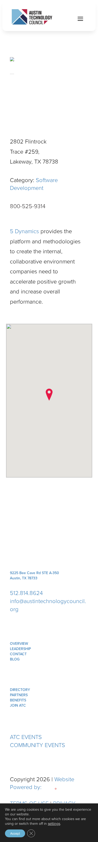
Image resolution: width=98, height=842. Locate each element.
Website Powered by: (42, 783)
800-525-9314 (27, 206)
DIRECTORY (20, 690)
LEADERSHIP (20, 649)
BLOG (15, 659)
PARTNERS (19, 695)
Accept (15, 833)
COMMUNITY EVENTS (37, 745)
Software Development (34, 184)
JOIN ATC (18, 705)
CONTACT (18, 654)
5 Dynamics (24, 231)
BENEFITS (18, 700)
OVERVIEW (19, 643)
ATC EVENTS (26, 737)
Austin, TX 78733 (23, 578)
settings (54, 823)
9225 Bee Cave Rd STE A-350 (34, 573)
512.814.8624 (26, 593)
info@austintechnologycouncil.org (48, 605)
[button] (49, 395)
